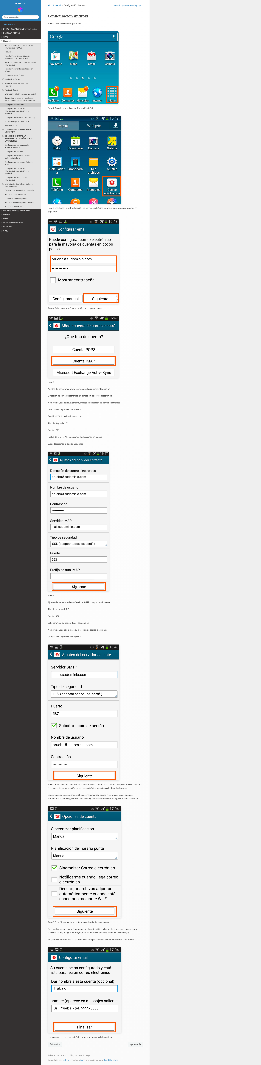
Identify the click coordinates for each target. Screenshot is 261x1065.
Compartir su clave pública (16, 199)
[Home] (49, 5)
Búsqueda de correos (13, 207)
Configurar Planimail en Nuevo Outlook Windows (17, 157)
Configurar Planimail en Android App (20, 118)
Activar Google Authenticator (17, 121)
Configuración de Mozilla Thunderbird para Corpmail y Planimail (17, 111)
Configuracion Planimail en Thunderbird (16, 178)
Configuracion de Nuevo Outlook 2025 (18, 163)
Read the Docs (111, 1060)
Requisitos (9, 52)
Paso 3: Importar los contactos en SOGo (19, 70)
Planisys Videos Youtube (13, 223)
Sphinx (66, 1060)
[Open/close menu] (1, 29)
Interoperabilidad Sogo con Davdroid (20, 94)
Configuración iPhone (14, 152)
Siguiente (134, 1044)
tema (82, 1060)
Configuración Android (14, 105)
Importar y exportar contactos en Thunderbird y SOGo (19, 46)
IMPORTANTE (11, 126)
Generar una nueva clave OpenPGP (19, 190)
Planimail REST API (13, 79)
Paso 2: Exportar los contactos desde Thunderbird (20, 63)
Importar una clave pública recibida (19, 203)
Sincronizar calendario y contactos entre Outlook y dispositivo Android (20, 99)
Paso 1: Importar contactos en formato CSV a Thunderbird (17, 57)
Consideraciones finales (14, 75)
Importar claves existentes (16, 194)
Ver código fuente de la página (128, 5)
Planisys (21, 3)
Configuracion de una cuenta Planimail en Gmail (17, 146)
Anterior (56, 1044)
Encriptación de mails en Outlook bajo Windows (18, 185)
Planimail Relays (11, 90)
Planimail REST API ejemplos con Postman (18, 84)
